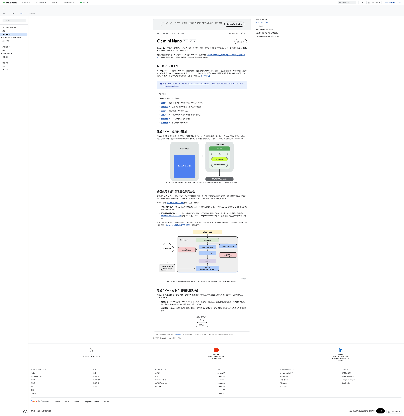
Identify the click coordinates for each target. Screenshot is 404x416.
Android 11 (221, 393)
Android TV (159, 386)
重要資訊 (25, 2)
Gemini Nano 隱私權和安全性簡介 (178, 225)
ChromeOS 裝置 (160, 380)
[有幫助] (242, 33)
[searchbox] (14, 20)
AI (3, 8)
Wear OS (158, 376)
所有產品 (107, 402)
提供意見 (240, 42)
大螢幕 (157, 373)
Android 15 (221, 380)
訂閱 (380, 411)
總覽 (4, 14)
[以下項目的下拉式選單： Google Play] (75, 2)
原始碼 (33, 383)
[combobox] (348, 2)
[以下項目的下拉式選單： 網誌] (88, 2)
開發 (53, 2)
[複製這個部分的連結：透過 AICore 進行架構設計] (189, 132)
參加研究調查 (346, 383)
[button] (13, 37)
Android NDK (284, 386)
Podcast (33, 393)
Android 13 (221, 386)
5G (94, 390)
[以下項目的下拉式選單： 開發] (58, 2)
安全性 (33, 380)
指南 (21, 14)
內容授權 (178, 334)
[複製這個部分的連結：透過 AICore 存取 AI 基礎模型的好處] (201, 290)
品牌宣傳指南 (46, 411)
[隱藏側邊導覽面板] (25, 412)
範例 (13, 14)
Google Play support (348, 380)
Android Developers (163, 33)
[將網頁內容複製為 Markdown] (191, 41)
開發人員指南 (284, 376)
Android (33, 373)
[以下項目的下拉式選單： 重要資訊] (31, 2)
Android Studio (389, 2)
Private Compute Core (175, 203)
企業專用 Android (37, 376)
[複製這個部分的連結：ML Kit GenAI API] (180, 66)
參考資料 (32, 14)
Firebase (77, 402)
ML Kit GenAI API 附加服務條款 (199, 84)
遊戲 (94, 373)
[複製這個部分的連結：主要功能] (167, 94)
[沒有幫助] (245, 33)
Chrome (67, 402)
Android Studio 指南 (286, 373)
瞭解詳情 (204, 76)
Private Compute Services (171, 216)
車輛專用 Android (161, 383)
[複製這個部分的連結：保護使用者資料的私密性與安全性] (197, 191)
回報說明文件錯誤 (348, 376)
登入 (400, 2)
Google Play (67, 2)
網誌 (84, 2)
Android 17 (221, 373)
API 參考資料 (284, 380)
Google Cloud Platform (91, 402)
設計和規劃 (40, 2)
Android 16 (221, 376)
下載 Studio (283, 383)
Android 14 (221, 383)
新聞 (32, 386)
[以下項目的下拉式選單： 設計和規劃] (46, 2)
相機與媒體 (96, 383)
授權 (38, 411)
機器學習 (96, 376)
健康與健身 (96, 380)
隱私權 (95, 386)
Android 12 (221, 390)
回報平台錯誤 (346, 373)
